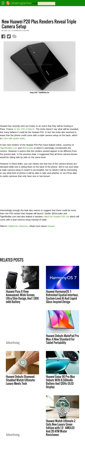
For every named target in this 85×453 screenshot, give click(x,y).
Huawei (51, 226)
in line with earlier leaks (13, 138)
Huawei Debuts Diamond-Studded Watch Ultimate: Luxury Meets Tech (20, 380)
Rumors (24, 226)
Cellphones (13, 226)
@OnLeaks (27, 148)
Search (35, 3)
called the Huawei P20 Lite (56, 216)
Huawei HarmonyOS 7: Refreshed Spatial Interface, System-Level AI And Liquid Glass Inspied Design (62, 296)
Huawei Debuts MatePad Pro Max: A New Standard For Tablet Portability (62, 339)
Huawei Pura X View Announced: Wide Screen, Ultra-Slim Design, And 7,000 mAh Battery (22, 296)
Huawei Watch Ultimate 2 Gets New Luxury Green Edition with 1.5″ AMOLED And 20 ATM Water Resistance (60, 428)
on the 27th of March (24, 129)
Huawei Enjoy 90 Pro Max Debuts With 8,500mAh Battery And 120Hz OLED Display (60, 381)
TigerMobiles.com (8, 148)
